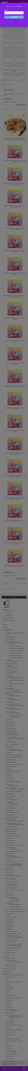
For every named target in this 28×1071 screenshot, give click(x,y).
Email (5, 10)
